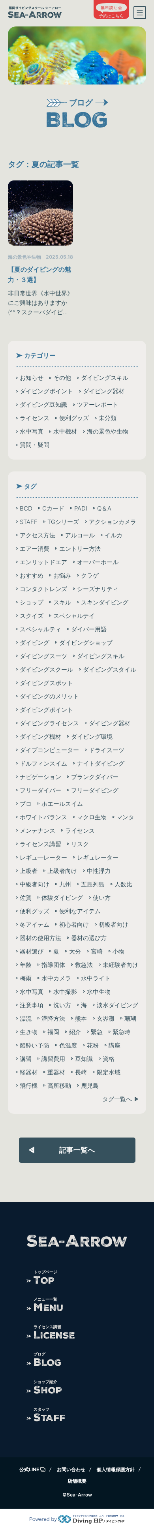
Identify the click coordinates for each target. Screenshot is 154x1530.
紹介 (75, 1032)
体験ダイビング (62, 897)
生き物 (29, 1032)
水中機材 (65, 431)
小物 (118, 951)
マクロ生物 (92, 817)
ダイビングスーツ (43, 656)
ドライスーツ (106, 750)
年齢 (26, 965)
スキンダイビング (104, 602)
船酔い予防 (34, 1045)
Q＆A (104, 508)
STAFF (29, 522)
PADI (80, 508)
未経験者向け (120, 965)
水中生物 (99, 991)
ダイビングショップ (86, 642)
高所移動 (59, 1085)
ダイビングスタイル (109, 669)
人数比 (123, 884)
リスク (80, 844)
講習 (26, 1059)
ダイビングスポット (46, 683)
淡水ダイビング (117, 1005)
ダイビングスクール (46, 669)
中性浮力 (99, 871)
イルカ (113, 535)
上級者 (29, 871)
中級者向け (34, 884)
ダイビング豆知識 (43, 404)
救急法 (84, 965)
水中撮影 (65, 991)
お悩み (62, 575)
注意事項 (31, 1005)
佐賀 (26, 897)
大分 (75, 951)
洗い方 (62, 1005)
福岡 (53, 1032)
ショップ (31, 602)
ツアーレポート (97, 404)
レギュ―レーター (43, 857)
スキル (62, 602)
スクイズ (31, 616)
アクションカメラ (112, 522)
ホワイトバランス (43, 817)
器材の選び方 (89, 938)
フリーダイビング (94, 790)
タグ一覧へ (117, 1099)
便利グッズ (74, 418)
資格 (109, 1059)
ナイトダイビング (100, 763)
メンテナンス (37, 830)
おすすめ (31, 575)
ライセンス (34, 418)
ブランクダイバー (94, 777)
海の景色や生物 (107, 431)
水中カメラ (56, 978)
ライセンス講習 (40, 844)
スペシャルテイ (74, 616)
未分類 (107, 418)
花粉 (93, 1045)
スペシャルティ (40, 629)
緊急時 (121, 1032)
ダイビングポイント (46, 391)
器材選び (31, 951)
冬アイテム (34, 924)
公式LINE (29, 1469)
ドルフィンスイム (43, 763)
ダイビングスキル (104, 377)
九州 (65, 884)
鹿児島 (90, 1085)
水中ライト (96, 978)
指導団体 (53, 965)
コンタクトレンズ (43, 589)
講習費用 (53, 1059)
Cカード (53, 508)
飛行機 (29, 1085)
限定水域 (108, 1072)
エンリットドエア (43, 562)
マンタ (125, 817)
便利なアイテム (80, 911)
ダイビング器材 (103, 391)
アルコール (80, 535)
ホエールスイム (62, 803)
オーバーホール (97, 562)
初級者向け (113, 924)
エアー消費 (34, 548)
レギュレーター (97, 857)
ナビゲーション (40, 777)
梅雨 (26, 978)
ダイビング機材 (40, 736)
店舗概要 (77, 1481)
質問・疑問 (34, 445)
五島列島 (93, 884)
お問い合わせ (71, 1469)
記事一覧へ (77, 1150)
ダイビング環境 (92, 736)
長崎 (81, 1072)
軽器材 (29, 1072)
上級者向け (62, 871)
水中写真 (31, 431)
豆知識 (84, 1059)
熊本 (81, 1018)
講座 (114, 1045)
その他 (62, 377)
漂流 (26, 1018)
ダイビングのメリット (49, 696)
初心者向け (74, 924)
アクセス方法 (37, 535)
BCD (26, 508)
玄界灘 (106, 1018)
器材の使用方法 (40, 938)
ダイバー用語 (89, 629)
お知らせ (31, 377)
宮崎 (97, 951)
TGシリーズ (63, 522)
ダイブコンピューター (49, 750)
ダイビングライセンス (49, 723)
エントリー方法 (80, 548)
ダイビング (34, 642)
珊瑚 (130, 1018)
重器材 (56, 1072)
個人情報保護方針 (116, 1469)
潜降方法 (53, 1018)
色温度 (68, 1045)
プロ (26, 803)
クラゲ (90, 575)
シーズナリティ (97, 589)
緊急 (97, 1032)
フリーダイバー (40, 790)
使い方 (102, 897)
